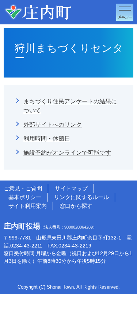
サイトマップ (71, 188)
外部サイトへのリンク (52, 124)
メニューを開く (124, 12)
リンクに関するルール (81, 197)
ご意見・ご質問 (23, 188)
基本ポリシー (24, 197)
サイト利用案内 (27, 206)
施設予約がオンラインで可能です (67, 152)
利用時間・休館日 (46, 138)
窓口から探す (76, 206)
